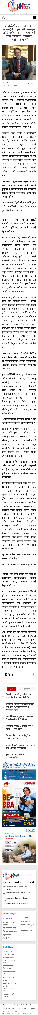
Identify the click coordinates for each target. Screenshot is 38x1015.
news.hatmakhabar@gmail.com (16, 898)
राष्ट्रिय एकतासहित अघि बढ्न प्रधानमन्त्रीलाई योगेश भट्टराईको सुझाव (20, 707)
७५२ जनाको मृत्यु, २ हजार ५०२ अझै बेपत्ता (19, 727)
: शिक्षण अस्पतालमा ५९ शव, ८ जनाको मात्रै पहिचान (20, 747)
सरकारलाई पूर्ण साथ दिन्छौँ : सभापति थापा (19, 737)
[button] (34, 17)
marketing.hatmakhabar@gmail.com (18, 903)
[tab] (11, 689)
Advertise (13, 1005)
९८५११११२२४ (9, 890)
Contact (21, 1005)
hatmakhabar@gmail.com (14, 893)
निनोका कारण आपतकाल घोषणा (16, 756)
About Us (5, 1005)
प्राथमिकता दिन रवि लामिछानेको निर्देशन (19, 718)
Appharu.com (26, 1013)
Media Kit (29, 1005)
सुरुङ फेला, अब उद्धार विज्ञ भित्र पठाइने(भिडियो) (18, 696)
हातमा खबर (5, 82)
